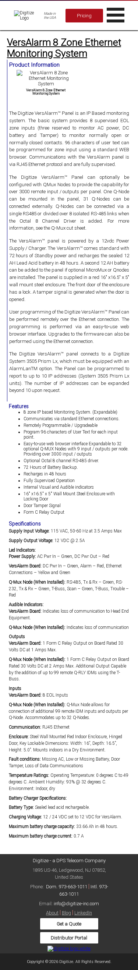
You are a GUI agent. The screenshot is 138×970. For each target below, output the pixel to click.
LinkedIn (83, 913)
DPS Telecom (70, 860)
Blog (66, 913)
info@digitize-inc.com (76, 903)
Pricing (84, 15)
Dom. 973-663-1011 (66, 886)
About (52, 913)
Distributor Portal (69, 938)
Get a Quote (69, 924)
